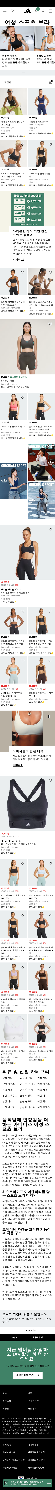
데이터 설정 (33, 1445)
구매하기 (18, 765)
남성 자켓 (7, 1090)
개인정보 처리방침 (36, 1452)
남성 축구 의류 (26, 1084)
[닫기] (6, 1483)
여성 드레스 (43, 1107)
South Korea (31, 1478)
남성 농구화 (26, 1101)
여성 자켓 (42, 1090)
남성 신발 (7, 1078)
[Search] (43, 10)
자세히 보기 (20, 259)
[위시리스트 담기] (22, 145)
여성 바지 (42, 1096)
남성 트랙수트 (9, 1096)
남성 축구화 (26, 1078)
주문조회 (7, 1401)
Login (14, 1337)
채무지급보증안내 (36, 1468)
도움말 (6, 1409)
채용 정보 (32, 1409)
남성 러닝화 (26, 1096)
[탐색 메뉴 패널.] (4, 10)
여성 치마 (42, 1101)
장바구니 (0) (37, 1337)
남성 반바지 (8, 1107)
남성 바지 (7, 1101)
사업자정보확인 (10, 1468)
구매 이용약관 (34, 1401)
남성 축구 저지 (26, 1090)
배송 (5, 1393)
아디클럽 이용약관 (36, 1460)
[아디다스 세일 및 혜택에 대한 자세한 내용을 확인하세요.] (27, 3)
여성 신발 (42, 1078)
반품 (30, 1393)
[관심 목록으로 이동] (11, 10)
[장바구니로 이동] (50, 10)
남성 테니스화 (27, 1107)
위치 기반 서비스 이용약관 (15, 1460)
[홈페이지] (27, 11)
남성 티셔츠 (8, 1084)
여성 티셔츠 (43, 1084)
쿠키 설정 (7, 1445)
